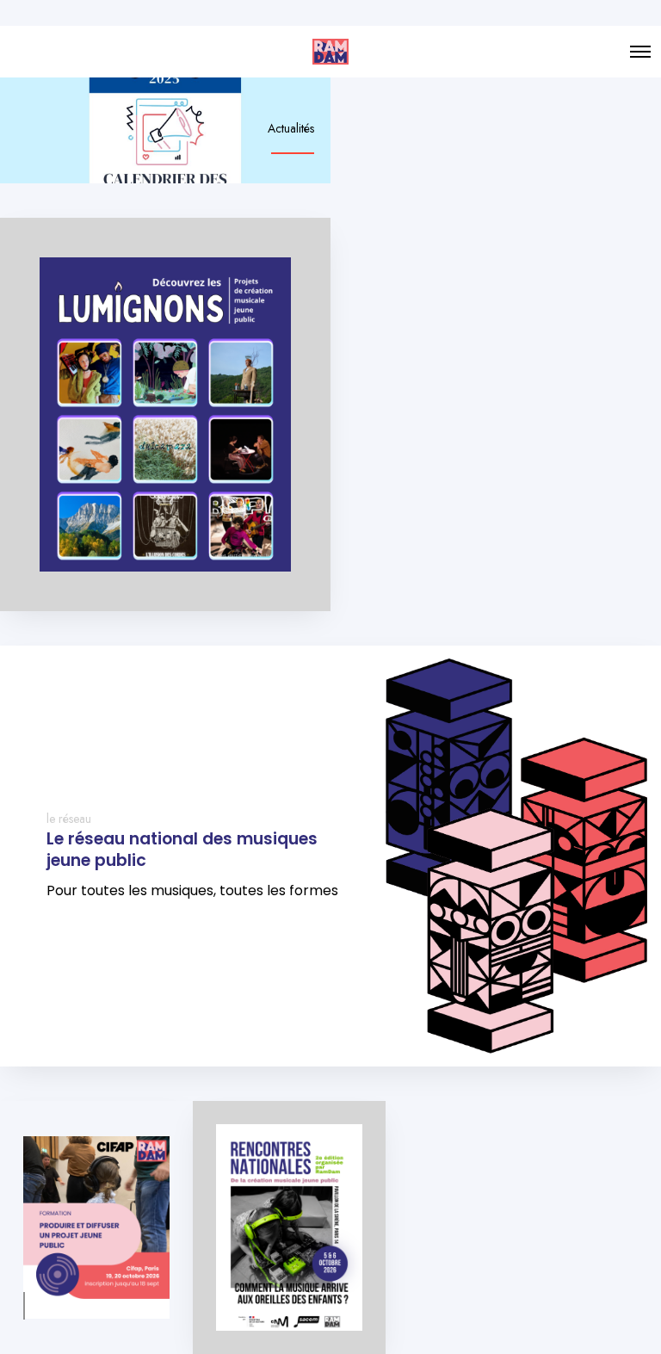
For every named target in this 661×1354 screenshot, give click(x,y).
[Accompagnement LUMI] (165, 414)
